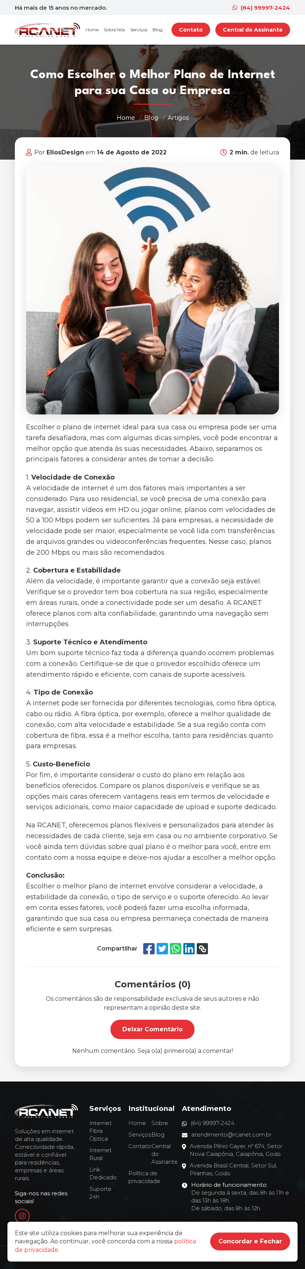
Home (92, 30)
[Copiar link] (202, 948)
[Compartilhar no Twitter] (162, 948)
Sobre (159, 1123)
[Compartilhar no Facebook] (149, 948)
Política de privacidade (144, 1177)
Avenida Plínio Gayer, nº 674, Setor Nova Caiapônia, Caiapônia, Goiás (236, 1150)
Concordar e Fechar (250, 1241)
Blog (157, 30)
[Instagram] (22, 1216)
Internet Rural (100, 1154)
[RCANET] (47, 29)
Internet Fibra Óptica (100, 1130)
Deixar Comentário (152, 1029)
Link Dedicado (103, 1173)
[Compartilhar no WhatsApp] (176, 948)
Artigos (178, 117)
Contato (191, 29)
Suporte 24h (100, 1192)
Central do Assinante (253, 29)
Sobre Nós (114, 30)
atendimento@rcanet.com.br (231, 1134)
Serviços (138, 30)
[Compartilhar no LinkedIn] (189, 948)
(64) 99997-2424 (264, 7)
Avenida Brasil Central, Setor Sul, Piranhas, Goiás (233, 1169)
